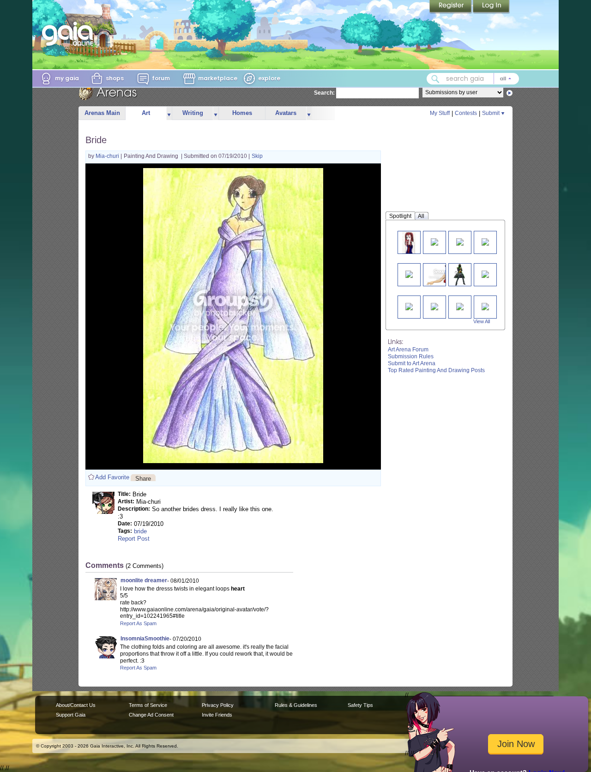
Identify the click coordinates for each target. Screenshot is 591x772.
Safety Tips (360, 705)
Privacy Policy (218, 705)
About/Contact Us (76, 705)
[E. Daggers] (409, 242)
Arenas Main (102, 112)
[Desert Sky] (485, 305)
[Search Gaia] (435, 79)
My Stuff (440, 113)
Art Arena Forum (408, 349)
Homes (242, 112)
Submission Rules (411, 356)
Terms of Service (148, 705)
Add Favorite (112, 477)
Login (491, 7)
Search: (324, 93)
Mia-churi (108, 156)
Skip (257, 156)
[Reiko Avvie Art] (441, 274)
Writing (192, 112)
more (169, 113)
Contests (466, 113)
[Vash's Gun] (485, 273)
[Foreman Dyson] (434, 241)
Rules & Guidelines (296, 705)
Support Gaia (70, 715)
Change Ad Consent (151, 715)
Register (451, 7)
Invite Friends (217, 715)
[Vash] (409, 305)
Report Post (134, 538)
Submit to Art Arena (411, 363)
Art (146, 112)
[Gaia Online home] (69, 34)
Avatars (285, 112)
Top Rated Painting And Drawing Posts (436, 370)
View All (481, 321)
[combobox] (473, 78)
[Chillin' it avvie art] (459, 274)
